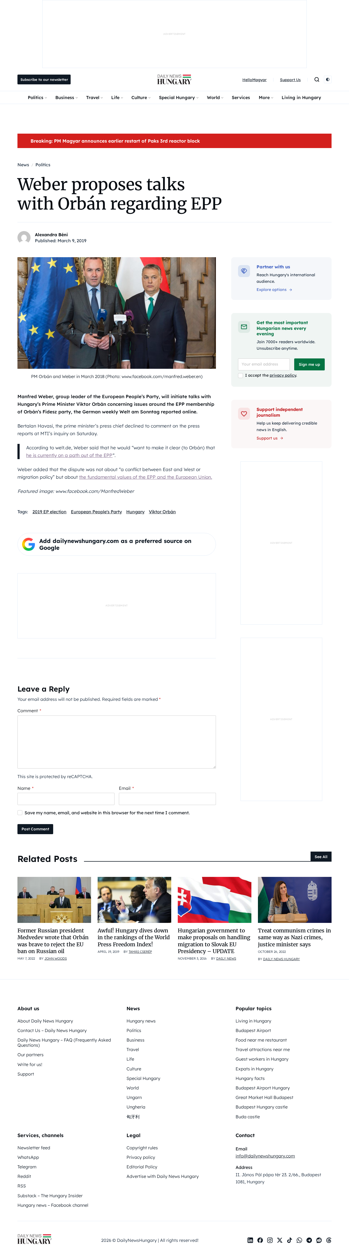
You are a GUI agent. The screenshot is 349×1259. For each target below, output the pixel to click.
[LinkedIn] (250, 1240)
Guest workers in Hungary (262, 1059)
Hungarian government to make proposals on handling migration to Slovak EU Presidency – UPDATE (214, 940)
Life (115, 97)
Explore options (272, 289)
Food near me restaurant (261, 1040)
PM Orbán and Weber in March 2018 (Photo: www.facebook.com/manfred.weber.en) (117, 376)
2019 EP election (49, 511)
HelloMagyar (254, 79)
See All (321, 856)
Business (64, 97)
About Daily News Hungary (45, 1021)
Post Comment (35, 829)
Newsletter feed (33, 1147)
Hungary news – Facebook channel (52, 1205)
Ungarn (134, 1097)
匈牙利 (133, 1116)
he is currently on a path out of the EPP (69, 455)
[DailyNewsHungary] (174, 79)
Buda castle (248, 1116)
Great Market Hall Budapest (264, 1097)
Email (126, 788)
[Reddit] (319, 1240)
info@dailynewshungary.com (265, 1156)
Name (25, 788)
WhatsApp (28, 1157)
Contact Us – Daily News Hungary (52, 1030)
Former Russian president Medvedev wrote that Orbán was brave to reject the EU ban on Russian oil (53, 940)
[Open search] (317, 79)
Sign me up (309, 364)
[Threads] (329, 1240)
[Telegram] (309, 1240)
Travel (92, 97)
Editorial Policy (142, 1166)
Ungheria (136, 1107)
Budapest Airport (253, 1030)
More (264, 97)
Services (241, 97)
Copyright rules (142, 1147)
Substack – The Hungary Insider (50, 1195)
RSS (21, 1186)
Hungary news (141, 1021)
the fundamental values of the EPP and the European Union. (145, 477)
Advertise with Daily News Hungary (163, 1176)
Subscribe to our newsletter (44, 79)
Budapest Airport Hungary (263, 1088)
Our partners (30, 1054)
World (213, 97)
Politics (35, 97)
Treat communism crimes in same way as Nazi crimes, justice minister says (294, 937)
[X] (279, 1240)
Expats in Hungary (254, 1068)
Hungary (135, 511)
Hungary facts (250, 1078)
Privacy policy (141, 1157)
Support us (267, 438)
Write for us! (29, 1064)
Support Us (290, 79)
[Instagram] (270, 1240)
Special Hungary (177, 97)
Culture (139, 97)
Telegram (27, 1166)
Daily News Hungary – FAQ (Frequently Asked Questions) (64, 1042)
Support (25, 1074)
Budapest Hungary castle (262, 1107)
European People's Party (96, 511)
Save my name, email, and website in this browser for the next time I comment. (107, 812)
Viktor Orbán (162, 511)
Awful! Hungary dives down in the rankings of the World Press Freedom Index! (134, 937)
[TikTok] (289, 1240)
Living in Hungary (301, 97)
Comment (29, 710)
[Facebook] (260, 1240)
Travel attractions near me (263, 1049)
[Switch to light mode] (328, 79)
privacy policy (283, 375)
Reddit (24, 1176)
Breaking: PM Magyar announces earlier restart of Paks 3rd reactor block (115, 141)
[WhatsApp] (299, 1240)
